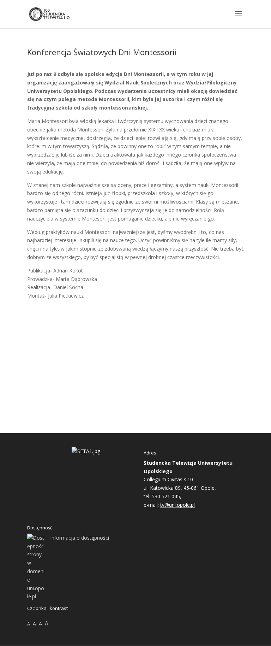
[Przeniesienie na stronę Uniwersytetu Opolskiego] (86, 451)
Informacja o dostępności (79, 537)
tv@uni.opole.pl (177, 504)
